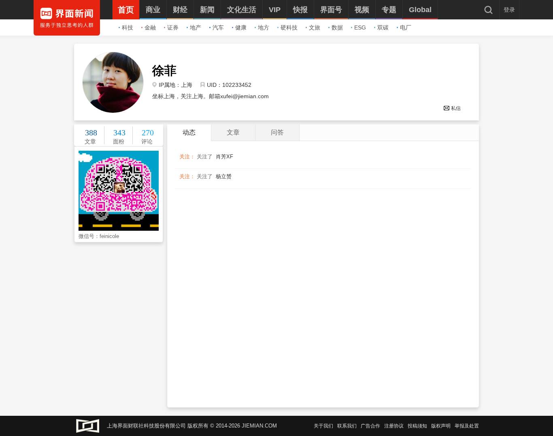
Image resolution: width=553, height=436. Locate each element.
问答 (277, 132)
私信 (456, 108)
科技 (127, 27)
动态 (189, 132)
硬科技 (289, 27)
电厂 (405, 27)
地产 (195, 27)
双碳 (383, 27)
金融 (150, 27)
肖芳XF (224, 157)
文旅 (314, 27)
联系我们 (347, 426)
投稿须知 (417, 426)
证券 (173, 27)
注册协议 (394, 426)
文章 (233, 132)
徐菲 (164, 70)
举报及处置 (467, 426)
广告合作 (370, 426)
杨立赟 (224, 176)
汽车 (218, 27)
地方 (263, 27)
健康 (241, 27)
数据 (337, 27)
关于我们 (323, 426)
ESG (360, 27)
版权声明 (441, 426)
